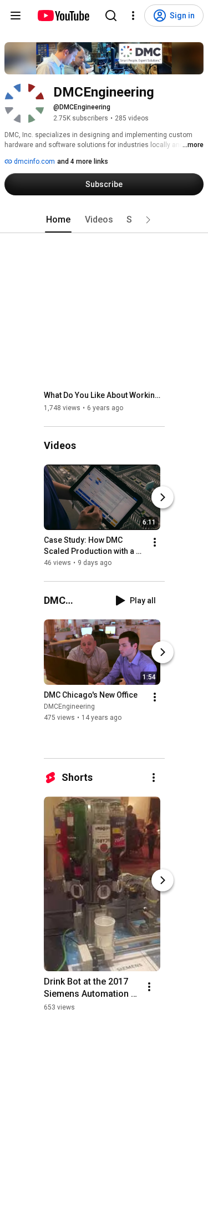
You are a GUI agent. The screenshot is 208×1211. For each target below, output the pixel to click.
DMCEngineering (69, 706)
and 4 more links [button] (82, 161)
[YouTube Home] (63, 15)
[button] (148, 219)
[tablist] (104, 219)
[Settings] (133, 15)
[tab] (58, 219)
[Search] (111, 15)
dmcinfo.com (33, 161)
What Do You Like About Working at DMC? (104, 395)
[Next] (162, 497)
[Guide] (15, 15)
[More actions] (155, 542)
